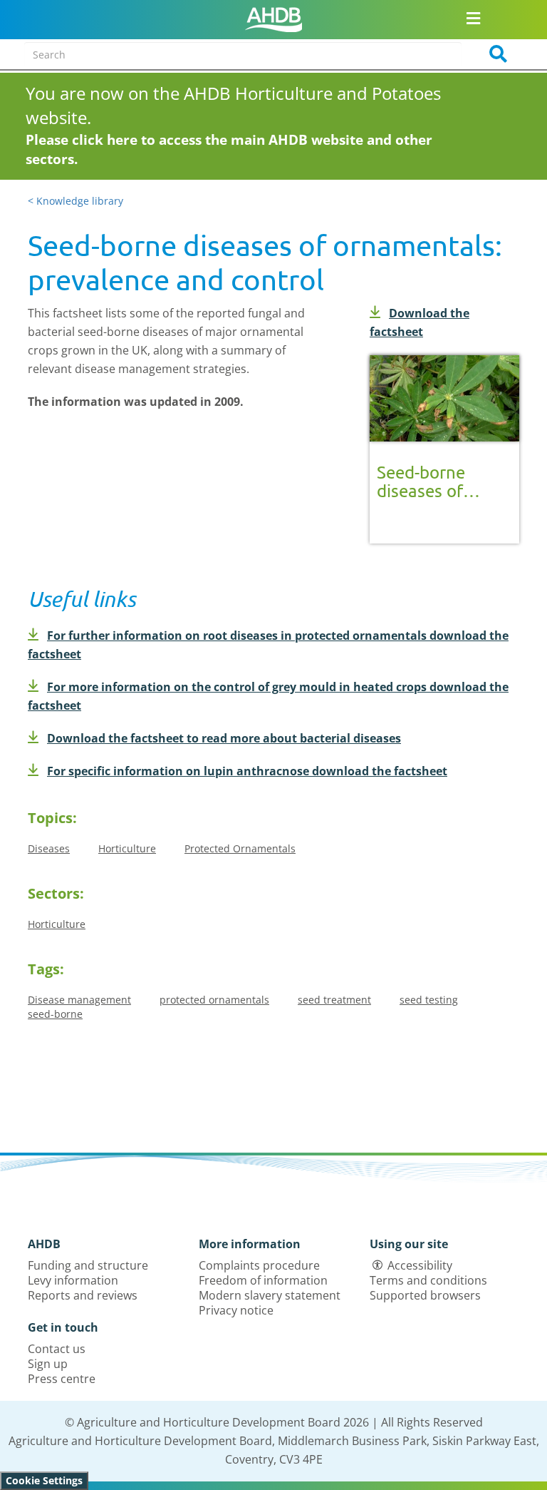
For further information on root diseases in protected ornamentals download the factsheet (268, 645)
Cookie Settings (44, 1480)
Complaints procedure (259, 1265)
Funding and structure (88, 1265)
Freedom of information (263, 1280)
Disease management (79, 999)
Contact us (56, 1349)
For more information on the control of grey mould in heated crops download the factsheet (268, 696)
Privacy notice (236, 1310)
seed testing (429, 999)
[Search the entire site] (493, 54)
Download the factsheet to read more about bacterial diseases (224, 738)
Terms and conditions (428, 1280)
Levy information (73, 1280)
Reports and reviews (82, 1295)
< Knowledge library (75, 201)
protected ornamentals (214, 999)
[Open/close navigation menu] (473, 18)
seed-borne (55, 1014)
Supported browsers (425, 1295)
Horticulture (127, 848)
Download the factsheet (419, 322)
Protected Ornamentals (240, 848)
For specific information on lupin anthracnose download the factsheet (247, 771)
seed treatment (334, 999)
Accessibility (419, 1265)
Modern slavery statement (269, 1295)
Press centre (61, 1379)
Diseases (49, 848)
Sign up (48, 1364)
